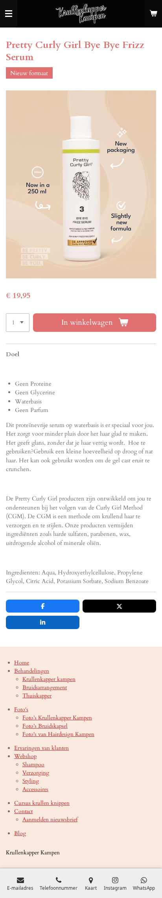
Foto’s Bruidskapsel (45, 726)
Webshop (25, 756)
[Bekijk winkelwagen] (153, 14)
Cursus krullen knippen (42, 803)
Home (21, 662)
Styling (30, 781)
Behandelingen (31, 671)
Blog (20, 833)
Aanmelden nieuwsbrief (49, 819)
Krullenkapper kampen (48, 679)
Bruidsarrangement (44, 687)
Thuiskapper (37, 695)
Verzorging (35, 773)
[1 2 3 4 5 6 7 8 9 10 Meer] (17, 322)
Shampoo (33, 764)
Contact (23, 811)
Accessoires (35, 789)
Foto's (21, 709)
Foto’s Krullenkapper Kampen (57, 717)
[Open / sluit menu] (8, 14)
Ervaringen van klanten (41, 748)
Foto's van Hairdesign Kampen (58, 734)
